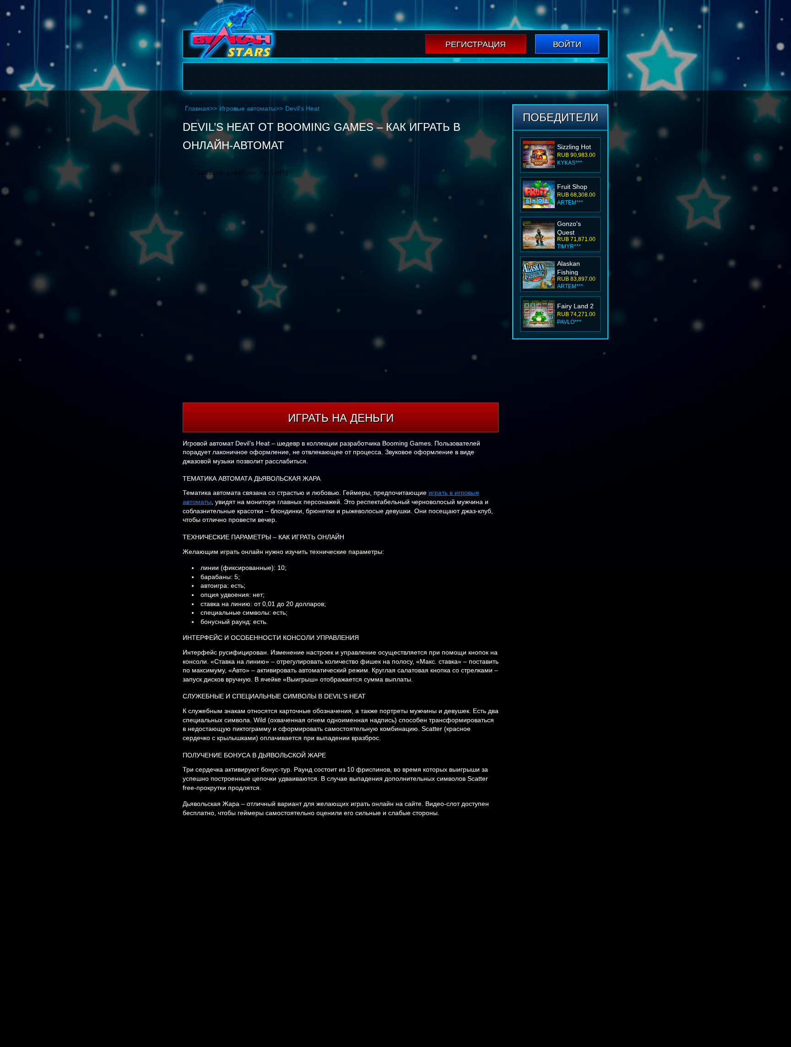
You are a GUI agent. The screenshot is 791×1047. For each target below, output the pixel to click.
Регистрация (475, 44)
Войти (567, 44)
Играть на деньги (341, 418)
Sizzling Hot (574, 146)
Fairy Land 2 (575, 306)
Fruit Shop (572, 186)
